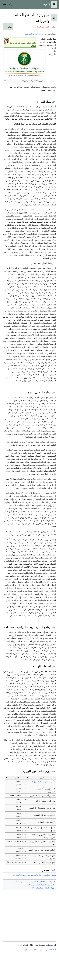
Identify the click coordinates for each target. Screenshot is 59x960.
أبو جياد (33, 40)
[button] (54, 4)
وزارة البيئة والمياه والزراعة (43, 888)
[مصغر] (6, 41)
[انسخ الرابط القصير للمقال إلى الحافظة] (47, 16)
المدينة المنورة (36, 882)
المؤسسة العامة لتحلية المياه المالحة (39, 885)
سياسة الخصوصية (50, 949)
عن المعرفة (38, 949)
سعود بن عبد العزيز (20, 882)
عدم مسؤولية (27, 949)
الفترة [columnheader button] (17, 778)
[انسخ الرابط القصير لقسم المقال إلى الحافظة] (53, 102)
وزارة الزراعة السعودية (34, 34)
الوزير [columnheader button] (42, 778)
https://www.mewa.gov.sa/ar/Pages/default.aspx (35, 875)
